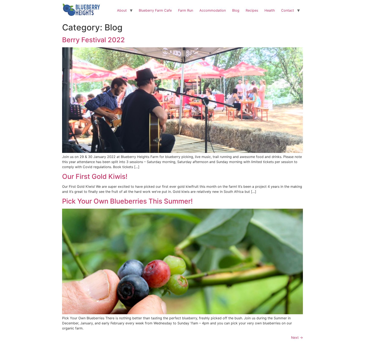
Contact (287, 10)
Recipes (252, 10)
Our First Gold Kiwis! (94, 176)
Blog (235, 10)
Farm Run (185, 10)
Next (297, 337)
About (122, 10)
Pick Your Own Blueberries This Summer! (127, 201)
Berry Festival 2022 (93, 40)
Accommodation (212, 10)
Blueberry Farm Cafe (155, 10)
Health (269, 10)
